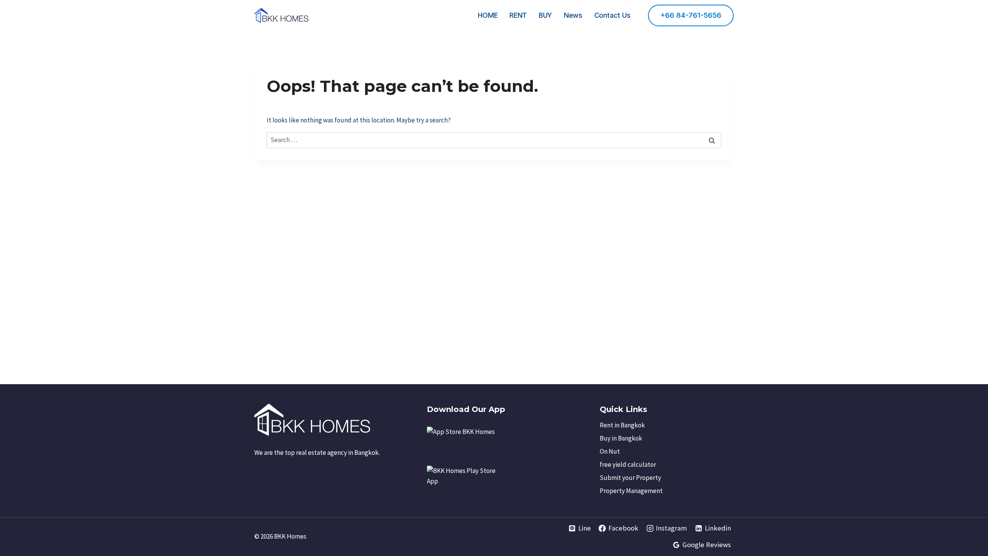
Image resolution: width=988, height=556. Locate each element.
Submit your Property (630, 477)
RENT (518, 15)
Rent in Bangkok (622, 425)
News (573, 15)
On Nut (610, 451)
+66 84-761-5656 (690, 15)
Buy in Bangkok (621, 438)
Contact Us (612, 15)
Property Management (631, 490)
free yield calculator (628, 464)
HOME (487, 15)
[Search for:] (494, 140)
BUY (545, 15)
